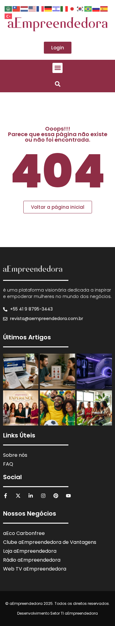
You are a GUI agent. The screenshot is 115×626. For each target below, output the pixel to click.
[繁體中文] (17, 8)
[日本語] (72, 8)
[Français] (40, 8)
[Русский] (96, 8)
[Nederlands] (25, 8)
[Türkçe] (9, 16)
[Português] (88, 8)
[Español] (104, 8)
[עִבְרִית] (56, 8)
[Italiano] (64, 8)
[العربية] (9, 8)
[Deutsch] (48, 8)
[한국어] (80, 8)
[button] (57, 68)
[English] (32, 8)
